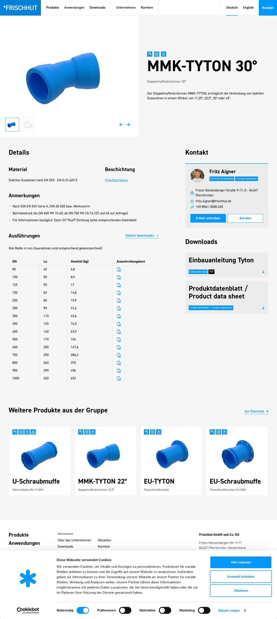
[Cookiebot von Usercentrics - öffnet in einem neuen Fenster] (28, 610)
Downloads (97, 7)
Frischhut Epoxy (116, 180)
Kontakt (268, 8)
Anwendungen (24, 543)
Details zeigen (229, 610)
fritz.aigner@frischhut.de (213, 201)
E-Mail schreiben (208, 218)
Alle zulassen (241, 562)
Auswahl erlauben (240, 576)
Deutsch (232, 7)
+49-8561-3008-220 (209, 207)
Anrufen (245, 218)
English (248, 7)
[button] (74, 7)
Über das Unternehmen (74, 540)
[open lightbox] (69, 76)
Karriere (147, 7)
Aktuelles (104, 540)
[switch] (125, 610)
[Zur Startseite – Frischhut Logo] (20, 8)
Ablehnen (241, 590)
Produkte (52, 7)
